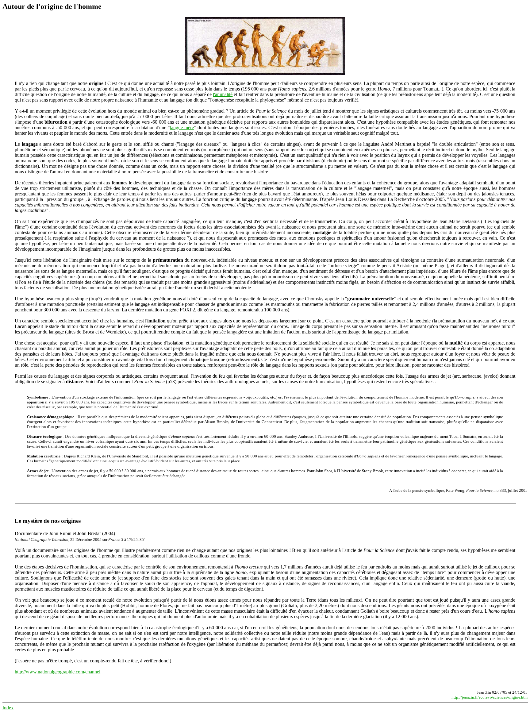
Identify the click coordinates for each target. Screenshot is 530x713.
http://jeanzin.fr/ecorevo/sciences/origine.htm (489, 697)
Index (7, 707)
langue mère (182, 127)
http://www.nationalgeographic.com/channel (57, 671)
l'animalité (222, 94)
